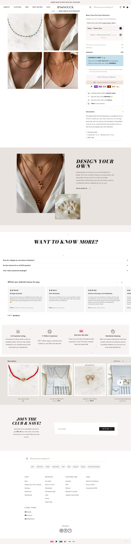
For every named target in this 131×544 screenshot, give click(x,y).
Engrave (75, 466)
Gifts (69, 466)
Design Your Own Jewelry (33, 484)
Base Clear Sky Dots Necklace (69, 11)
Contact (68, 481)
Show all (117, 361)
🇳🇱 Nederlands (29, 519)
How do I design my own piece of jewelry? (18, 260)
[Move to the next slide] (121, 282)
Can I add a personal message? (15, 271)
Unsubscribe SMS (91, 488)
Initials (47, 466)
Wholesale (48, 488)
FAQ (67, 484)
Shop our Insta (50, 484)
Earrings (27, 488)
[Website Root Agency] (128, 541)
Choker (83, 466)
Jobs (46, 495)
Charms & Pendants (94, 466)
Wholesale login (50, 491)
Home (53, 11)
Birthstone (40, 466)
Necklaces (28, 491)
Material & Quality (71, 491)
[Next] (120, 382)
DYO (32, 466)
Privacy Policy (90, 484)
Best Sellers (38, 7)
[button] (124, 7)
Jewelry (6, 7)
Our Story (48, 481)
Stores (47, 498)
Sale (48, 7)
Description (90, 112)
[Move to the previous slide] (117, 282)
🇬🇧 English (28, 512)
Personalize (56, 466)
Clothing (17, 7)
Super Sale (55, 2)
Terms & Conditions (92, 481)
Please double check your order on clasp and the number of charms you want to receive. (105, 70)
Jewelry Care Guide (72, 495)
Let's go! (106, 429)
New (27, 7)
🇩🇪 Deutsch (28, 515)
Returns (68, 488)
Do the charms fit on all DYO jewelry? (17, 265)
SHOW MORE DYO (81, 188)
